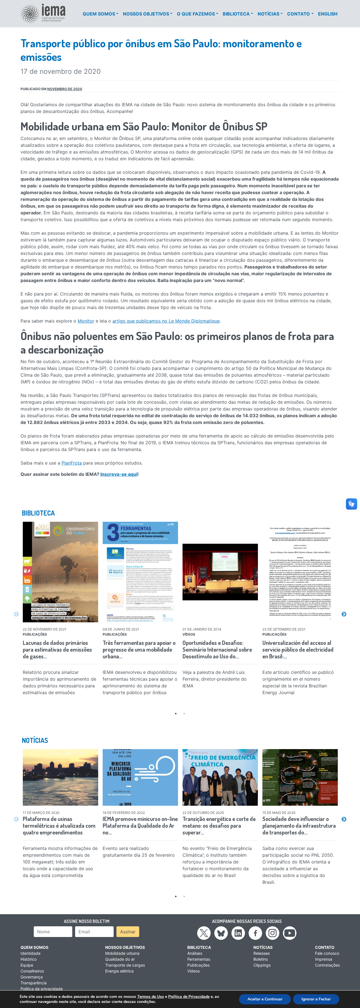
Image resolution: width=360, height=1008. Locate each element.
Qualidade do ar (120, 959)
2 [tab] (184, 713)
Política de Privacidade (189, 996)
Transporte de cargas (125, 965)
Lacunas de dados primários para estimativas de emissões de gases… (57, 649)
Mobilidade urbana (122, 953)
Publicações (198, 965)
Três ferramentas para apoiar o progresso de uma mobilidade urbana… (139, 649)
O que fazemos (196, 14)
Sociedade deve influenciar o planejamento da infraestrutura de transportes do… (299, 825)
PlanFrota (72, 463)
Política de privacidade (42, 988)
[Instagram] (272, 932)
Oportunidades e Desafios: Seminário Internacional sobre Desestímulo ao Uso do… (217, 649)
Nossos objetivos (146, 14)
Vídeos (193, 971)
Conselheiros (32, 971)
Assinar (128, 931)
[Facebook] (255, 932)
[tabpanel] (60, 609)
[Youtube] (289, 932)
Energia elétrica (119, 971)
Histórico (29, 959)
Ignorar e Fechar (316, 999)
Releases (261, 953)
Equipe (27, 965)
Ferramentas (198, 959)
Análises (194, 953)
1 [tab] (176, 713)
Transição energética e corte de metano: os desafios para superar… (219, 825)
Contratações (327, 965)
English (328, 14)
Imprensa (323, 959)
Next (344, 614)
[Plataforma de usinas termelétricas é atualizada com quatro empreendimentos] (60, 777)
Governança (32, 976)
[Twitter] (204, 932)
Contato (298, 14)
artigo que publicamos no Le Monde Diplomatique (166, 321)
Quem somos (99, 14)
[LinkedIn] (238, 932)
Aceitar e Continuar (265, 999)
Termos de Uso (150, 996)
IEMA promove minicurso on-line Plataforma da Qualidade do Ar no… (140, 825)
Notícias (268, 14)
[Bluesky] (221, 932)
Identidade (30, 953)
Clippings (262, 965)
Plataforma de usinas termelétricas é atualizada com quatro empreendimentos (59, 825)
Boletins (260, 959)
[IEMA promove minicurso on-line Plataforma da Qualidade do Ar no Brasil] (140, 777)
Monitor (86, 321)
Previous (16, 614)
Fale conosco (327, 953)
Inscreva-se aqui (118, 474)
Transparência (34, 982)
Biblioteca (236, 14)
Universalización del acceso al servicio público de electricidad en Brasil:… (298, 649)
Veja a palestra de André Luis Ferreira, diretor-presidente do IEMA (215, 679)
